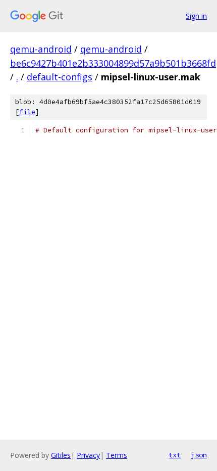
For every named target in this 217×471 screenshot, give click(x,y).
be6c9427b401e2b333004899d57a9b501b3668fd (113, 63)
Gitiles (61, 455)
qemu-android (41, 49)
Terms (116, 455)
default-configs (59, 77)
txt (175, 454)
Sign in (196, 16)
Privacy (88, 455)
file (27, 112)
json (199, 454)
